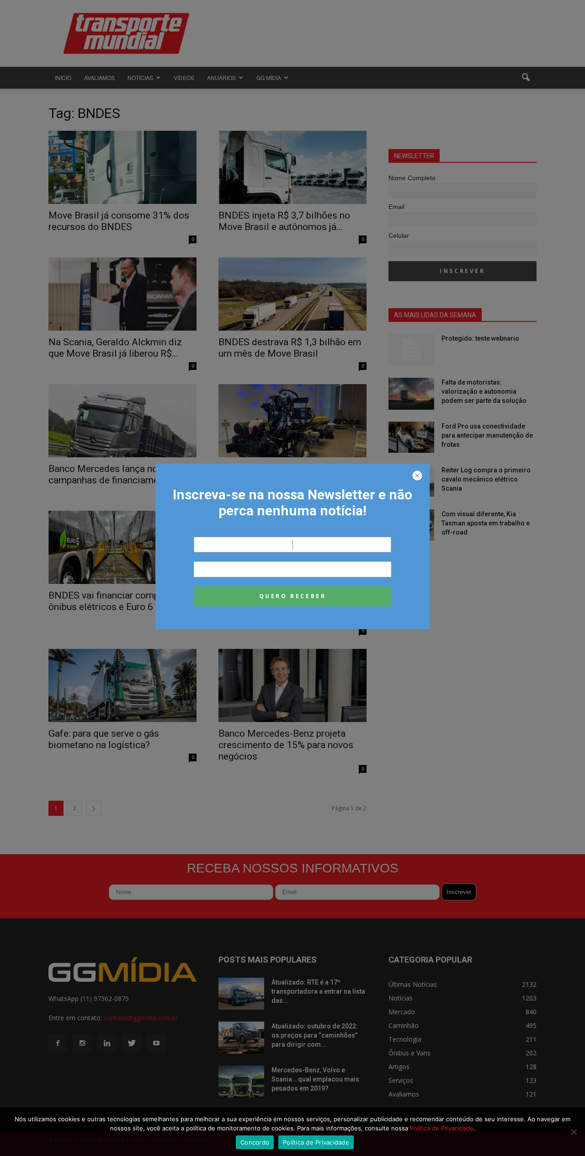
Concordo (254, 1142)
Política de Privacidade (441, 1128)
